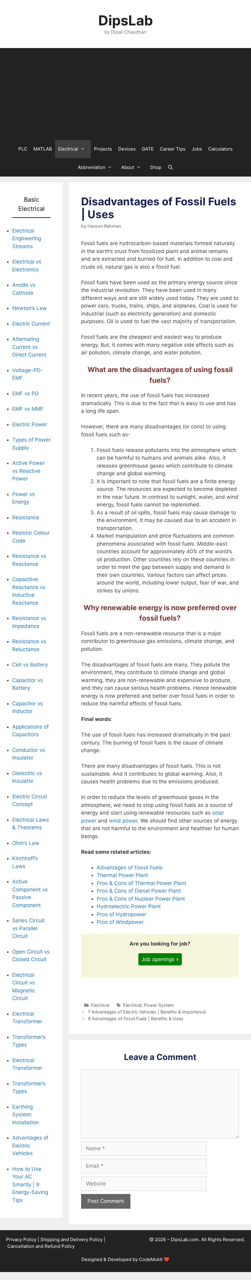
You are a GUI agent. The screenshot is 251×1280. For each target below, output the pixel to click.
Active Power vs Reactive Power (28, 471)
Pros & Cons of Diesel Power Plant (139, 891)
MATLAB (42, 149)
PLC (22, 149)
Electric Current (31, 324)
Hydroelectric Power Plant (129, 906)
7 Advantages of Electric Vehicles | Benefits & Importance (147, 1011)
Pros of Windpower (120, 922)
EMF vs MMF (28, 409)
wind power (123, 821)
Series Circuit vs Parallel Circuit (28, 928)
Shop (155, 167)
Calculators (220, 149)
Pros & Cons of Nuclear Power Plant (141, 899)
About (127, 167)
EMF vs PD (25, 393)
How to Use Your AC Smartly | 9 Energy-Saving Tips (30, 1184)
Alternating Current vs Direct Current (29, 347)
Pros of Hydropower (121, 914)
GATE (148, 149)
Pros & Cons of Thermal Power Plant (141, 883)
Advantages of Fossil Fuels (130, 867)
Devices (127, 149)
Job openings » (160, 959)
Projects (103, 149)
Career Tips (172, 149)
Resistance (25, 517)
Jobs (197, 149)
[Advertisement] (125, 94)
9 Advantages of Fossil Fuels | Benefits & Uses (135, 1018)
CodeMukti (151, 1259)
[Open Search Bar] (170, 167)
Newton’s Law (29, 308)
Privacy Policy (21, 1239)
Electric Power (29, 424)
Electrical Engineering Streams (26, 238)
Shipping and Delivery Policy (71, 1239)
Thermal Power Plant (122, 875)
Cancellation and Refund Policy (41, 1246)
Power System (159, 1005)
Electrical (68, 149)
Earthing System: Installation (25, 1114)
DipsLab (125, 20)
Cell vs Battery (30, 665)
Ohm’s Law (25, 843)
